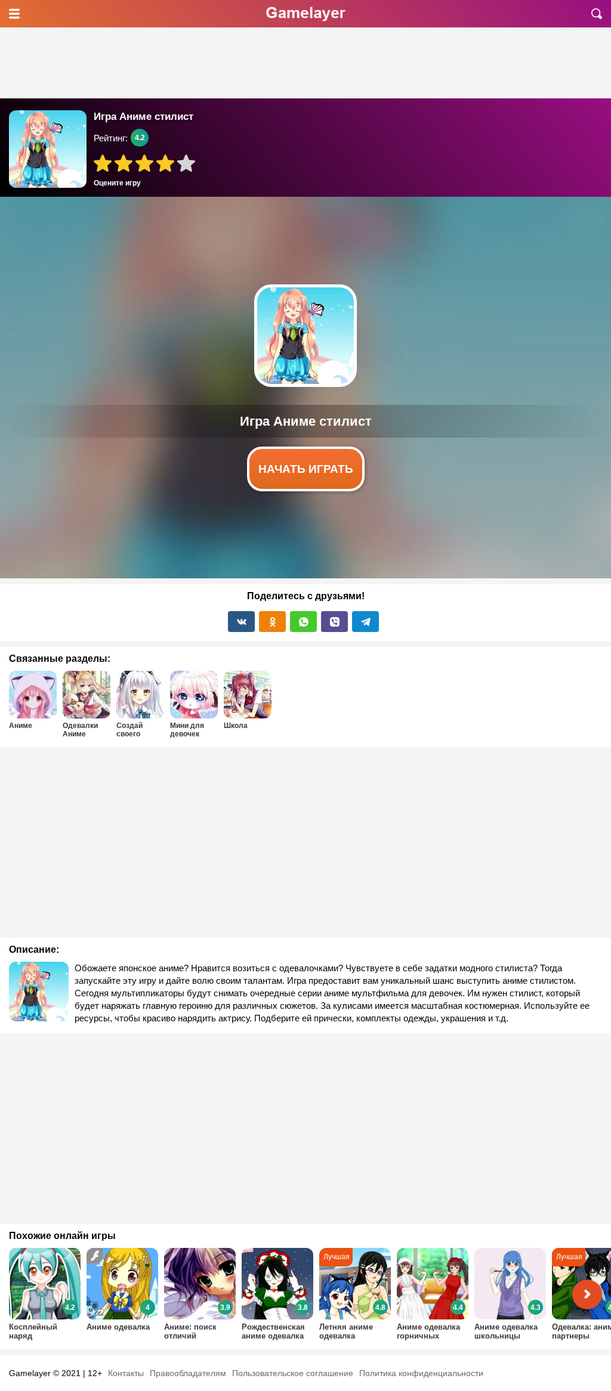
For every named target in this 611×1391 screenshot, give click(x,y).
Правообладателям (188, 1373)
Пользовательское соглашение (292, 1373)
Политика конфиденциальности (421, 1373)
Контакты (126, 1373)
